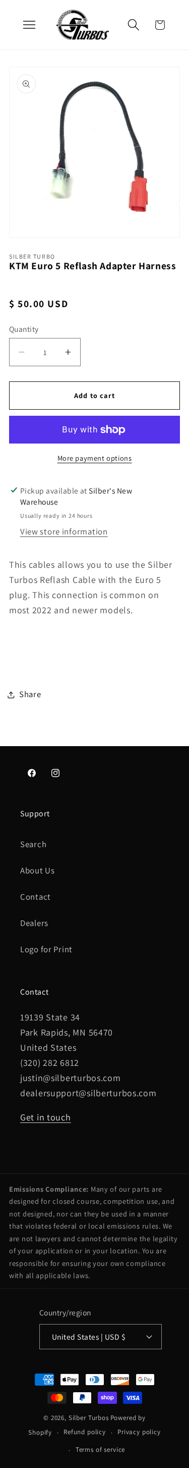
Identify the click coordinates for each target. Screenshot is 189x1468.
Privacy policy (139, 1432)
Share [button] (30, 694)
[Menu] (29, 25)
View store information (64, 531)
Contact (35, 896)
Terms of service (100, 1449)
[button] (133, 25)
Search (33, 844)
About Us (37, 870)
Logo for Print (46, 949)
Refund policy (85, 1432)
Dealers (34, 922)
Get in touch (45, 1117)
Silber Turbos (89, 1417)
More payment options (94, 458)
